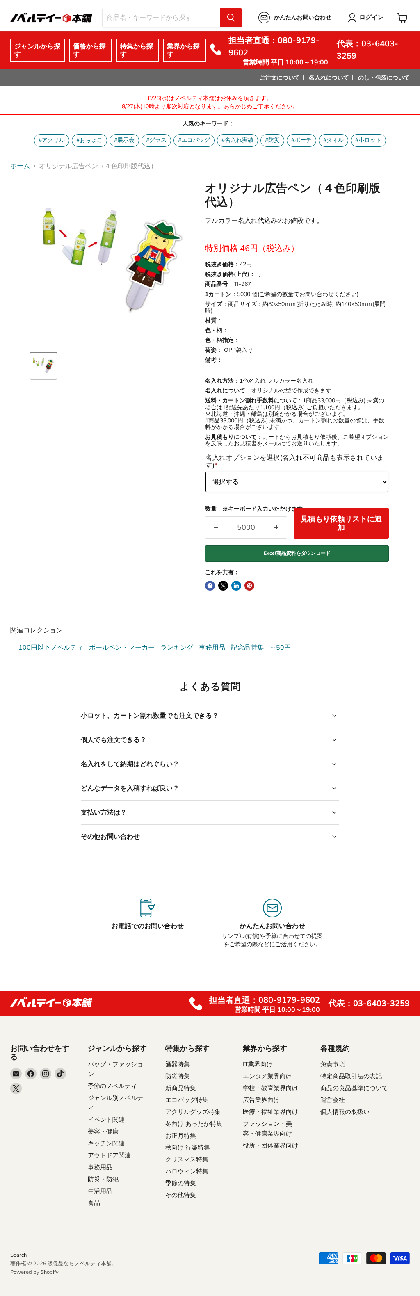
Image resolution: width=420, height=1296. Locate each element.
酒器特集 (177, 1064)
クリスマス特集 (186, 1159)
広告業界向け (261, 1100)
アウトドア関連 (109, 1155)
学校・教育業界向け (270, 1088)
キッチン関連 (106, 1143)
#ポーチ (301, 140)
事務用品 (212, 647)
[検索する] (231, 17)
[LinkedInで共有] (236, 586)
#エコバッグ (194, 140)
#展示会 (124, 140)
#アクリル (52, 140)
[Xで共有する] (223, 586)
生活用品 (100, 1191)
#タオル (333, 140)
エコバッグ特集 (186, 1100)
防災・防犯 (103, 1179)
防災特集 (177, 1076)
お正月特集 (180, 1136)
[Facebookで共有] (210, 586)
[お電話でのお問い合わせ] (147, 924)
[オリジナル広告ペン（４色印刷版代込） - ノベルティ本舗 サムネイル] (43, 366)
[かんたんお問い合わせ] (272, 924)
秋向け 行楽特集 (187, 1147)
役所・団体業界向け (270, 1145)
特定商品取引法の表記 (351, 1076)
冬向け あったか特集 (193, 1124)
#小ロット (368, 140)
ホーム (20, 166)
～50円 (280, 647)
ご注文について (280, 78)
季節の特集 (180, 1183)
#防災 (272, 140)
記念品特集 (247, 647)
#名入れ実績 (237, 140)
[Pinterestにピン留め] (249, 586)
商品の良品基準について (354, 1088)
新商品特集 (180, 1088)
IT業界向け (258, 1064)
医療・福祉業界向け (270, 1112)
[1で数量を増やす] (276, 527)
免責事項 (332, 1064)
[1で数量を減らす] (215, 527)
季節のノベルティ (112, 1086)
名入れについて (329, 78)
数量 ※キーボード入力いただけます (254, 509)
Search (18, 1255)
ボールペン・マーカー (122, 647)
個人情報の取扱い (345, 1112)
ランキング (176, 647)
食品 (94, 1203)
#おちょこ (89, 140)
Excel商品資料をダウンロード (297, 553)
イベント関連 (106, 1120)
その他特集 (180, 1195)
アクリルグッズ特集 (193, 1112)
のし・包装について (384, 78)
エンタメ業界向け (267, 1076)
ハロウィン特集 (186, 1171)
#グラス (156, 140)
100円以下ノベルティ (50, 647)
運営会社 (332, 1100)
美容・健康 (103, 1131)
